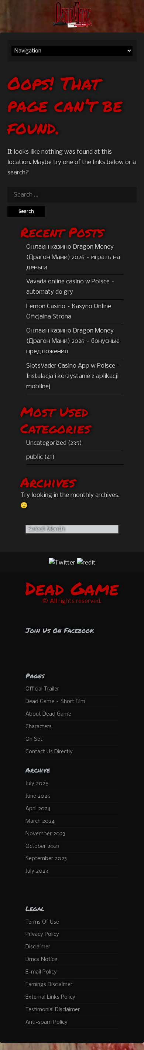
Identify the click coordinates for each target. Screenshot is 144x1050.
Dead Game (72, 588)
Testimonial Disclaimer (52, 1010)
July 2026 (37, 784)
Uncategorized (46, 443)
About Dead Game (48, 714)
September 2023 (46, 859)
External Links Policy (50, 997)
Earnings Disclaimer (48, 985)
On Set (33, 739)
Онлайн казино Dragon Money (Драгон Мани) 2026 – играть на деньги (73, 257)
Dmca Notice (41, 959)
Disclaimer (37, 947)
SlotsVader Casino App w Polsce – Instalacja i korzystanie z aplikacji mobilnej (73, 376)
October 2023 (42, 846)
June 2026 (38, 796)
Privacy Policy (42, 934)
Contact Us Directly (49, 752)
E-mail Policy (41, 972)
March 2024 (40, 821)
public (34, 457)
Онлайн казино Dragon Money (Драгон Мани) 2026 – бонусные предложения (73, 341)
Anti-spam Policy (46, 1022)
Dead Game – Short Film (55, 702)
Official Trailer (42, 689)
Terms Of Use (42, 922)
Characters (38, 727)
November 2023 (45, 834)
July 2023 (36, 871)
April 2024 (38, 809)
